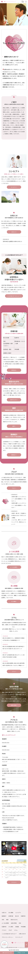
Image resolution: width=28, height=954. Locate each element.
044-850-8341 (5, 742)
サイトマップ (18, 937)
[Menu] (25, 1)
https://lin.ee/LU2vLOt (8, 818)
